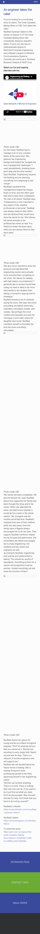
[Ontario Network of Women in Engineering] (4, 2)
